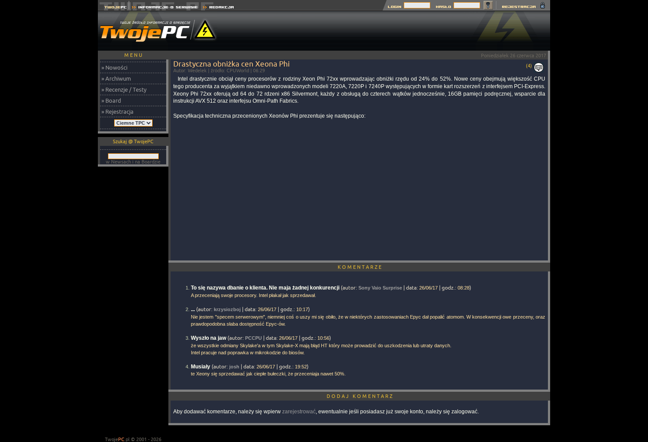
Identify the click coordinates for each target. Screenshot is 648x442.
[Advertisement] (389, 31)
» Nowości (114, 67)
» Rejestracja (117, 111)
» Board (111, 100)
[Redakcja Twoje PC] (218, 8)
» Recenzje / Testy (123, 89)
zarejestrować (299, 412)
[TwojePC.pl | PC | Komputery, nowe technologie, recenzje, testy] (113, 8)
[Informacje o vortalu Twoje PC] (164, 8)
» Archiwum (116, 78)
